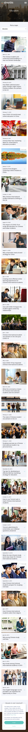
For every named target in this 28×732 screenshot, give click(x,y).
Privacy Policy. (13, 714)
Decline (14, 726)
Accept (14, 722)
